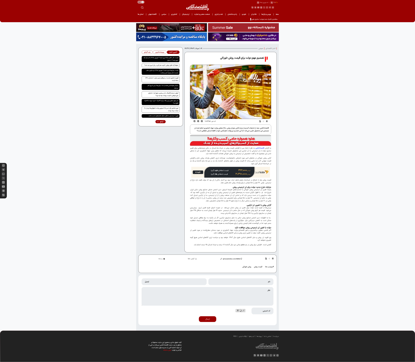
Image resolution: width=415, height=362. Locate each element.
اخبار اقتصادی (271, 48)
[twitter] (264, 7)
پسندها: (160, 259)
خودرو (244, 14)
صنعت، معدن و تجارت (202, 14)
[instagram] (261, 7)
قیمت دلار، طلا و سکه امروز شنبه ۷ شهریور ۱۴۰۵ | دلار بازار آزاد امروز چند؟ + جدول (161, 59)
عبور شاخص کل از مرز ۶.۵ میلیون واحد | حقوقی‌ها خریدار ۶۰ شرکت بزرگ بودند (161, 109)
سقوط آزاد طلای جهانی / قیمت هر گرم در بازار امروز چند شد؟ (161, 65)
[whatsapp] (267, 7)
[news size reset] (198, 121)
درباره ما (276, 336)
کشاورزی (174, 14)
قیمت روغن (258, 267)
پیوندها (259, 336)
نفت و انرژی (219, 14)
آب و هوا (252, 336)
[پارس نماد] (171, 36)
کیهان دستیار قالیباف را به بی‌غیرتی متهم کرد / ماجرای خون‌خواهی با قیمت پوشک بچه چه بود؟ (163, 94)
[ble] (252, 7)
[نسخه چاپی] (260, 121)
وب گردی (147, 52)
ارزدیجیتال (185, 14)
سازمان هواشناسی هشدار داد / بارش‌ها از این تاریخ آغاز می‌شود (163, 86)
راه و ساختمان (232, 14)
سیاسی (163, 14)
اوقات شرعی (243, 336)
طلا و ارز (254, 14)
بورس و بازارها (266, 14)
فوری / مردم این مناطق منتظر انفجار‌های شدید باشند (163, 116)
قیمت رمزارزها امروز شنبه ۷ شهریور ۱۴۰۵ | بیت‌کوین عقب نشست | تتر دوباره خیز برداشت (162, 71)
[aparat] (273, 7)
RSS (235, 336)
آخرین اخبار (173, 52)
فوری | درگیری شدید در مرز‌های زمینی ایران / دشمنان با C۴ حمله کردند (161, 79)
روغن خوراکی (246, 267)
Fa (277, 2)
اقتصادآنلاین (259, 148)
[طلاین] (243, 36)
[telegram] (270, 7)
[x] (3, 178)
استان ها (140, 14)
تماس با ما (267, 336)
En (274, 2)
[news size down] (202, 121)
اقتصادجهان (152, 14)
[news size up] (194, 121)
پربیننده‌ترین (159, 52)
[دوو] (243, 27)
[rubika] (255, 7)
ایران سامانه (167, 350)
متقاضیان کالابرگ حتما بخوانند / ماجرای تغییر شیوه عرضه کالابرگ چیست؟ (256, 19)
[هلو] (230, 141)
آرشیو (161, 121)
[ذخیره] (267, 121)
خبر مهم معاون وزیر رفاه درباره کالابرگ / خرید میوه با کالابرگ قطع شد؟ (161, 102)
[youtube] (258, 7)
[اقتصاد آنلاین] (197, 7)
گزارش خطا (191, 259)
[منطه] (171, 27)
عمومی (261, 48)
